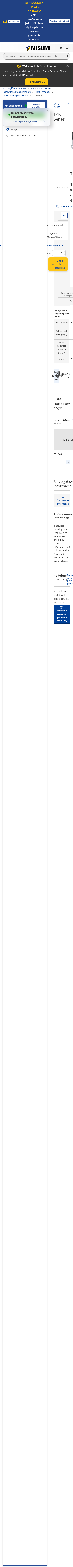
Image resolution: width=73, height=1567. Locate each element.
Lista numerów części (56, 375)
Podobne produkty (52, 245)
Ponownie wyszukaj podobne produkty (62, 615)
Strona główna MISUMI (14, 88)
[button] (59, 21)
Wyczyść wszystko (36, 105)
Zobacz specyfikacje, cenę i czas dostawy (27, 121)
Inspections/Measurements (17, 91)
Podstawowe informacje (63, 502)
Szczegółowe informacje (62, 375)
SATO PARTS (57, 105)
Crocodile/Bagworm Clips (15, 95)
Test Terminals (43, 91)
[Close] (67, 65)
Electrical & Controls (41, 88)
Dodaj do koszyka (60, 264)
